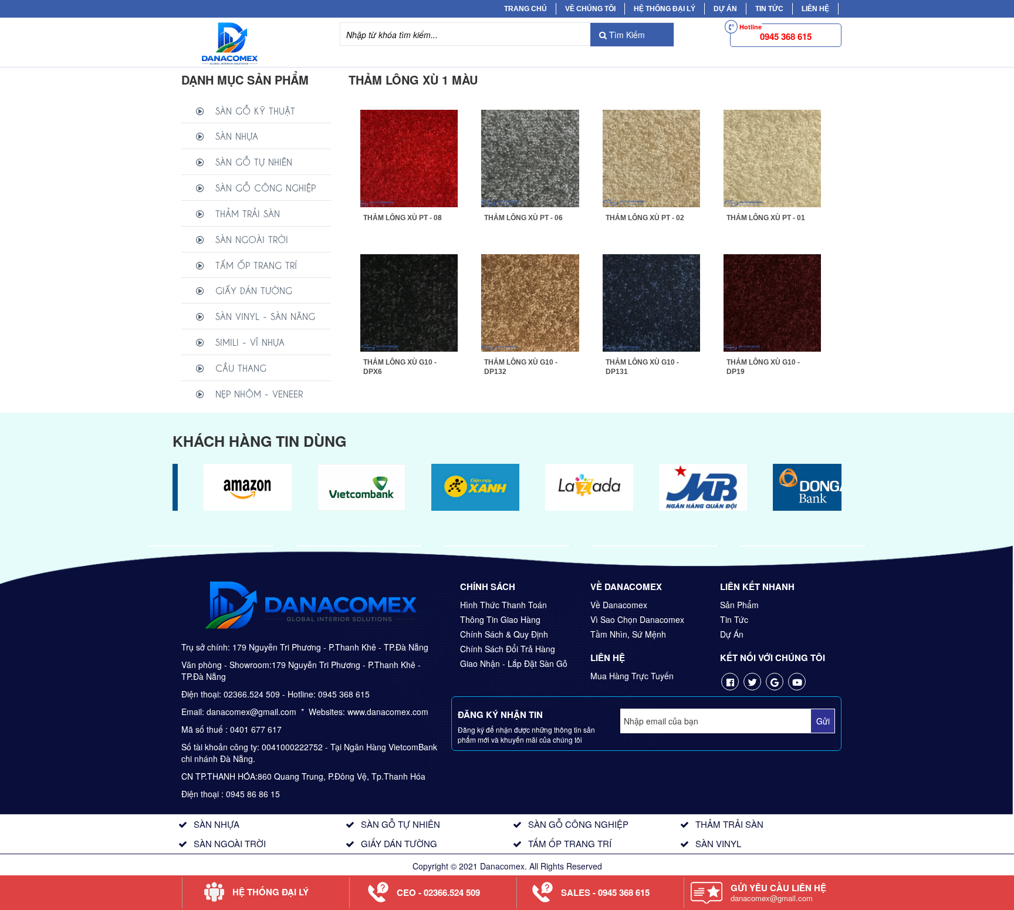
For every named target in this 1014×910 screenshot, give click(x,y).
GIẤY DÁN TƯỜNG (253, 290)
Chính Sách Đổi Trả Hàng (507, 649)
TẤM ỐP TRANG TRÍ (256, 264)
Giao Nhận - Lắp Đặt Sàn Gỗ (513, 663)
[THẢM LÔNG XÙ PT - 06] (530, 157)
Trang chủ (525, 9)
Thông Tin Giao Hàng (500, 619)
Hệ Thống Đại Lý (664, 9)
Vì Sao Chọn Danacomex (637, 619)
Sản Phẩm (739, 605)
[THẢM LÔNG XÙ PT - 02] (651, 157)
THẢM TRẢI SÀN (247, 213)
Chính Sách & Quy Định (504, 634)
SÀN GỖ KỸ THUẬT (255, 110)
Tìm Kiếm (626, 35)
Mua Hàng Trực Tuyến (632, 676)
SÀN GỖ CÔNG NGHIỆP (265, 187)
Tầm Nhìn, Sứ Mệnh (628, 634)
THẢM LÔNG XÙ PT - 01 (765, 218)
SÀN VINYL (718, 843)
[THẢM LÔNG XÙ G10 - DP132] (530, 302)
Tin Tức (734, 619)
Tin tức (769, 9)
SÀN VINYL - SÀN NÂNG (265, 315)
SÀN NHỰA (236, 135)
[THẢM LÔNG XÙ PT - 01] (772, 157)
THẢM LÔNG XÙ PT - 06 (523, 218)
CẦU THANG (240, 367)
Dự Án (725, 9)
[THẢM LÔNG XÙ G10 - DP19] (772, 302)
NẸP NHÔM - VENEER (259, 393)
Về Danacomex (618, 605)
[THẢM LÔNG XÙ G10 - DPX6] (409, 302)
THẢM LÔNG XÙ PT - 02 (645, 218)
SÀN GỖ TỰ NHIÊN (253, 161)
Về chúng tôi (590, 9)
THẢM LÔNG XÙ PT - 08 (402, 218)
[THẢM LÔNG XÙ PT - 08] (409, 157)
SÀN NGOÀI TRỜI (251, 238)
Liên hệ (815, 9)
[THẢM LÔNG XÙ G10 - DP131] (651, 302)
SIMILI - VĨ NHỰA (250, 341)
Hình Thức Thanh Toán (503, 605)
